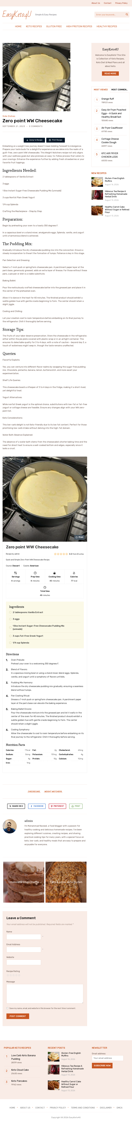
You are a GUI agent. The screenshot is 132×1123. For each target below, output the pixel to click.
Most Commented (120, 89)
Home (18, 26)
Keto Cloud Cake (20, 1069)
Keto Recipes (34, 26)
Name (9, 931)
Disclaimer (106, 1108)
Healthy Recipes (107, 26)
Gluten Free (54, 26)
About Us (96, 3)
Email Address (13, 944)
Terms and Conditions (83, 1108)
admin (28, 821)
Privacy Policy (121, 3)
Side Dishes (9, 116)
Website (10, 957)
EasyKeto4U (17, 14)
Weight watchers (53, 792)
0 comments (36, 126)
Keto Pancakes (19, 1081)
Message (10, 981)
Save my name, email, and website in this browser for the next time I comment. (42, 1008)
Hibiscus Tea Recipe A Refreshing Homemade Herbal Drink (116, 194)
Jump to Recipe (35, 140)
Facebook (38, 806)
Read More (110, 73)
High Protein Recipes (79, 26)
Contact (107, 3)
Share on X (17, 806)
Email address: (99, 1053)
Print (77, 806)
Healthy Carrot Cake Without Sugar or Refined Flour (117, 210)
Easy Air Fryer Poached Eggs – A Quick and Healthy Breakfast (113, 113)
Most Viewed (101, 89)
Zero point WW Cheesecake (32, 120)
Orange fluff (107, 98)
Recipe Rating (13, 971)
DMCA (119, 1108)
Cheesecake (34, 792)
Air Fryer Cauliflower (112, 127)
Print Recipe (57, 140)
